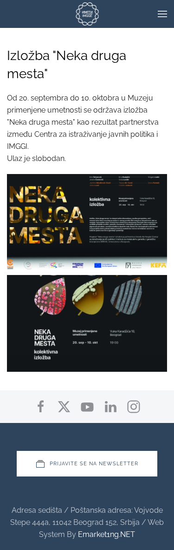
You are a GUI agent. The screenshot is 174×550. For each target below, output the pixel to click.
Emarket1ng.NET (106, 534)
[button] (162, 14)
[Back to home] (87, 14)
